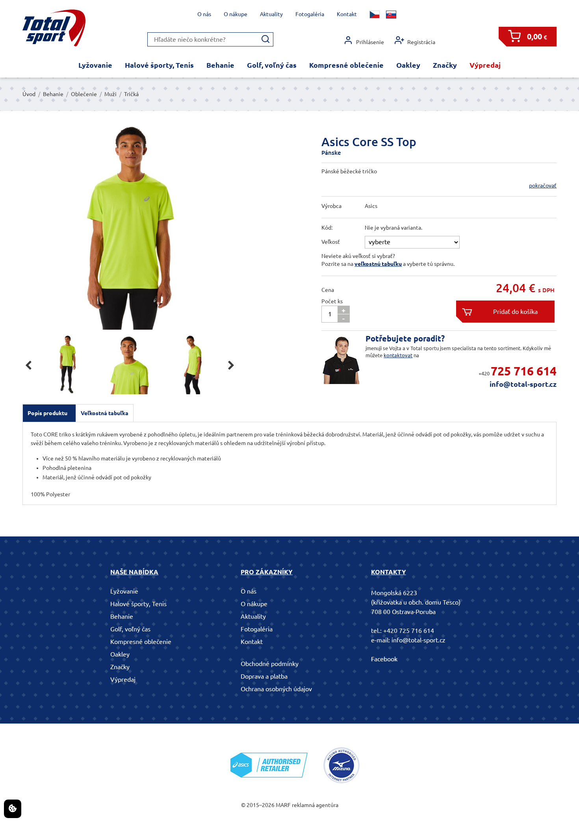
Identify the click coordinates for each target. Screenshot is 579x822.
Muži (110, 94)
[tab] (49, 413)
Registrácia (421, 42)
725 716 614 (524, 371)
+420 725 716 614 (408, 630)
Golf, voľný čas (272, 65)
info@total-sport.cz (523, 384)
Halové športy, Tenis (159, 65)
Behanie (220, 65)
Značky (445, 65)
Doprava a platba (264, 676)
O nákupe (235, 14)
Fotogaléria (309, 14)
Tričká (131, 94)
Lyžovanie (95, 65)
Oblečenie (84, 94)
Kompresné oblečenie (346, 65)
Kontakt (347, 14)
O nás (204, 14)
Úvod (28, 94)
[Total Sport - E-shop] (53, 28)
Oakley (408, 65)
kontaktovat (398, 355)
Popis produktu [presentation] (47, 413)
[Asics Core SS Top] (129, 228)
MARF (283, 805)
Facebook (384, 658)
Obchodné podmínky (270, 663)
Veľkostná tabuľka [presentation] (104, 413)
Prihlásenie (370, 42)
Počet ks (332, 301)
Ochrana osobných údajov (276, 688)
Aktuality (271, 14)
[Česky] (374, 15)
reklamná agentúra (315, 805)
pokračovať (543, 185)
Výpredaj (485, 65)
